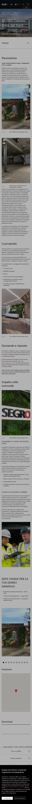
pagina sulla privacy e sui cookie (15, 787)
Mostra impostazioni (20, 798)
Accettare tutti (7, 798)
